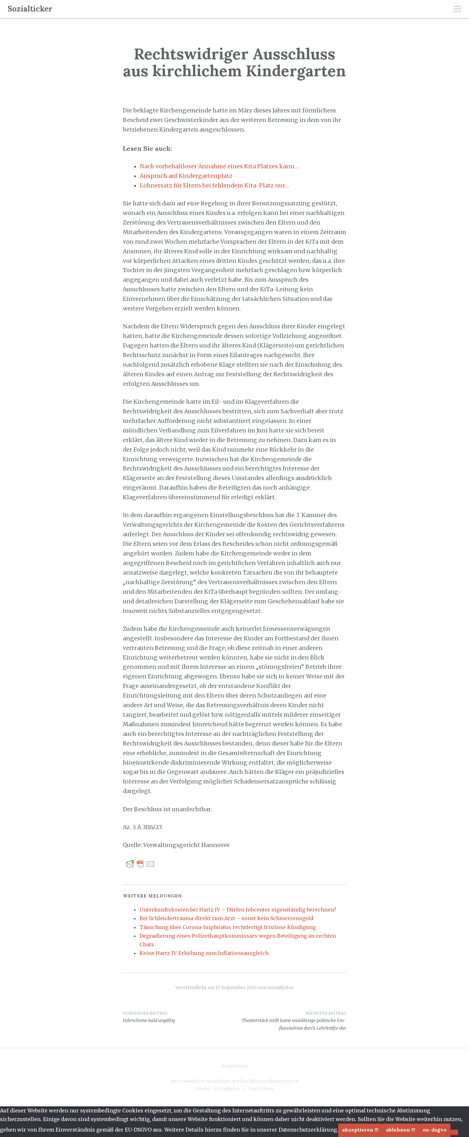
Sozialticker (30, 9)
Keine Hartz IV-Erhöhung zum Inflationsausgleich (204, 953)
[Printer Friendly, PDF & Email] (140, 863)
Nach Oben (261, 1089)
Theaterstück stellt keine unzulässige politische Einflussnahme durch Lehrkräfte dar (294, 1021)
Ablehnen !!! (400, 1129)
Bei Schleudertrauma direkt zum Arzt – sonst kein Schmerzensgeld (226, 918)
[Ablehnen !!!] (454, 1132)
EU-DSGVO (435, 1129)
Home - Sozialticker (218, 1089)
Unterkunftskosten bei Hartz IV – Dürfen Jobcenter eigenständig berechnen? (237, 909)
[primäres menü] (457, 9)
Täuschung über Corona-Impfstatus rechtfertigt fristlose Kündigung (227, 927)
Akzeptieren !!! (360, 1129)
